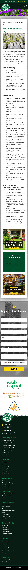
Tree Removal (5, 481)
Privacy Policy (5, 549)
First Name (3, 317)
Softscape (4, 518)
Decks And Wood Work (7, 495)
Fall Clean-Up (5, 527)
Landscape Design (6, 531)
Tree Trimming (5, 486)
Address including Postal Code (8, 347)
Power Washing (5, 529)
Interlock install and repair (8, 493)
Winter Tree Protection (7, 485)
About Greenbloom (6, 541)
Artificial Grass (5, 472)
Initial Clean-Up (5, 525)
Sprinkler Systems (6, 474)
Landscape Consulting (7, 533)
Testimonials (5, 545)
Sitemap (4, 553)
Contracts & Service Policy (8, 551)
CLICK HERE (14, 292)
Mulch (3, 512)
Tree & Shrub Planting (7, 483)
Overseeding (5, 468)
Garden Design (5, 514)
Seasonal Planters (6, 516)
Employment (5, 543)
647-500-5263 (14, 244)
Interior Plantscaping (7, 504)
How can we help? (5, 353)
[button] (21, 6)
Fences (3, 497)
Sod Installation (5, 470)
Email (2, 329)
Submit (14, 369)
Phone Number (4, 335)
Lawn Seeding (5, 466)
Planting (4, 508)
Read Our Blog (5, 547)
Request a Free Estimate (8, 560)
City (2, 341)
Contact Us (4, 562)
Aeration (4, 464)
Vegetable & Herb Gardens (8, 510)
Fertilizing (4, 462)
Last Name (3, 323)
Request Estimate (14, 247)
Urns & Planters (6, 506)
